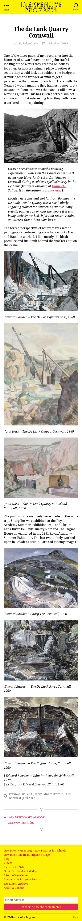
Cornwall (15, 794)
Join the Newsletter (16, 875)
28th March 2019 (57, 43)
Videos (8, 863)
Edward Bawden (53, 794)
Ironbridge (52, 190)
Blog (6, 858)
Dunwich (59, 186)
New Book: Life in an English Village (27, 854)
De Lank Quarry (32, 794)
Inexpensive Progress (41, 7)
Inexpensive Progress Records (23, 879)
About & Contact (14, 888)
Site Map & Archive (16, 883)
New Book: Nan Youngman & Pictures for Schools (35, 850)
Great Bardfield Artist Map (20, 871)
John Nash (28, 798)
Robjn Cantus (30, 43)
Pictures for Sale (14, 867)
